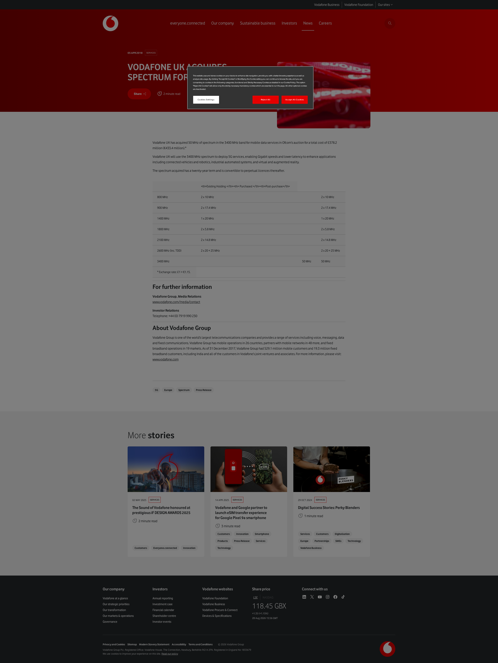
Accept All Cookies (294, 99)
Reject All (265, 99)
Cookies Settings (206, 99)
